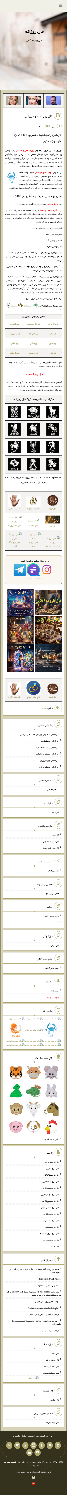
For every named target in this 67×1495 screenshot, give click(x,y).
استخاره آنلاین (53, 789)
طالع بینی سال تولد (51, 1139)
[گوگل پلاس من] (9, 1445)
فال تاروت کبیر (52, 1168)
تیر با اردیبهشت (33, 324)
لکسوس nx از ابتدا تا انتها (48, 1285)
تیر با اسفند (14, 353)
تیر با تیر (52, 333)
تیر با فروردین (52, 324)
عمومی (44, 708)
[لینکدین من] (29, 1452)
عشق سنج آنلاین (52, 968)
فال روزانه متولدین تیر (38, 116)
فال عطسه (33, 525)
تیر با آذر (14, 343)
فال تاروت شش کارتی (50, 1207)
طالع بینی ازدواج (52, 893)
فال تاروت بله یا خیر (50, 1240)
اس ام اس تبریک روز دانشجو (47, 754)
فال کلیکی (54, 945)
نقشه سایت (20, 1472)
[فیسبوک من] (41, 1445)
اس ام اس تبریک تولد (50, 740)
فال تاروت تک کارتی (50, 1181)
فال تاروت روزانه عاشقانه (48, 1233)
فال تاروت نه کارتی (51, 1214)
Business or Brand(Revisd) (49, 1279)
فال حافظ (55, 1353)
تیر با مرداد (33, 333)
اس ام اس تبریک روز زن (49, 760)
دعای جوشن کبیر (52, 916)
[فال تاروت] (48, 603)
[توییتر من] (17, 1445)
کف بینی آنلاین (53, 870)
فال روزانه (34, 31)
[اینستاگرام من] (33, 1445)
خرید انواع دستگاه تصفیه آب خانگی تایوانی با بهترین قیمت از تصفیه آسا (35, 1270)
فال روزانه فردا (52, 1422)
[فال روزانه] (20, 603)
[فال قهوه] (48, 631)
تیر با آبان (33, 343)
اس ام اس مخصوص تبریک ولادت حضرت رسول (39, 734)
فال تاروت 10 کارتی (14, 544)
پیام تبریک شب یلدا (51, 1373)
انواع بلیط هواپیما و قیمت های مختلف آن (43, 1308)
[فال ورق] (20, 658)
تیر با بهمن (33, 353)
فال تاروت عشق (52, 1227)
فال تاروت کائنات (33, 544)
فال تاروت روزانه (52, 1162)
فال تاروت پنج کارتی (50, 1201)
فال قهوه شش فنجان (50, 848)
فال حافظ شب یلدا (51, 1366)
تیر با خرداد (14, 324)
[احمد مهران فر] (53, 101)
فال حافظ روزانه (52, 1360)
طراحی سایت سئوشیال (49, 1330)
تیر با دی (52, 353)
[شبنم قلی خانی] (13, 101)
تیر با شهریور (14, 333)
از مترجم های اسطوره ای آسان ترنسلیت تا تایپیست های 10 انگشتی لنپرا (36, 1322)
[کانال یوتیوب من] (37, 1452)
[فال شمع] (20, 631)
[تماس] (25, 1445)
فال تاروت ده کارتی (51, 1220)
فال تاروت (54, 1246)
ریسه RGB (54, 991)
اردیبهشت (28, 306)
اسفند (15, 306)
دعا (57, 922)
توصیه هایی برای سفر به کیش (46, 1301)
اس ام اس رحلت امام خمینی (47, 747)
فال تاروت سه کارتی (50, 1188)
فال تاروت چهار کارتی (50, 1194)
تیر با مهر (52, 343)
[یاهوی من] (58, 1445)
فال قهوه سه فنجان (51, 841)
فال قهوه (55, 835)
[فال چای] (48, 658)
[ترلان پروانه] (33, 101)
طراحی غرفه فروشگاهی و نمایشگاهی (44, 1314)
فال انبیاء (55, 812)
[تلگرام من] (50, 1445)
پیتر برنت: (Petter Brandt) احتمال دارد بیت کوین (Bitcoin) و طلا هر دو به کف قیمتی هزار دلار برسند (34, 1293)
